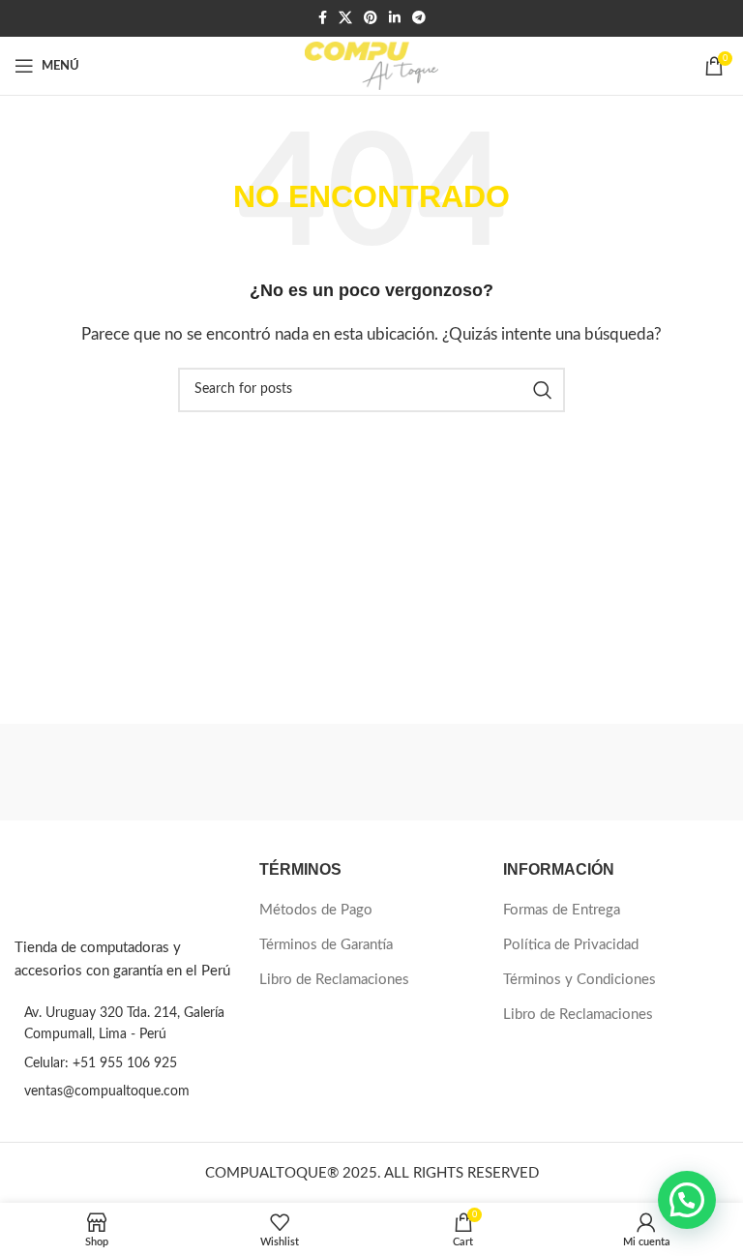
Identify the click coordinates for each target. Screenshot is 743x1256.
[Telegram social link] (418, 18)
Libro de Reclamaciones (334, 979)
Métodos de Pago (315, 910)
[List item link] (127, 1063)
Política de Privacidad (571, 945)
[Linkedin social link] (394, 18)
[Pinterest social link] (370, 18)
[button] (687, 1200)
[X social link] (345, 18)
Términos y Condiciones (579, 979)
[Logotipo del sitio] (371, 65)
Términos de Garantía (326, 945)
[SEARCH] (542, 390)
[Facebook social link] (322, 18)
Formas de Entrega (561, 910)
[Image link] (95, 888)
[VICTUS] (193, 772)
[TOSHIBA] (550, 772)
